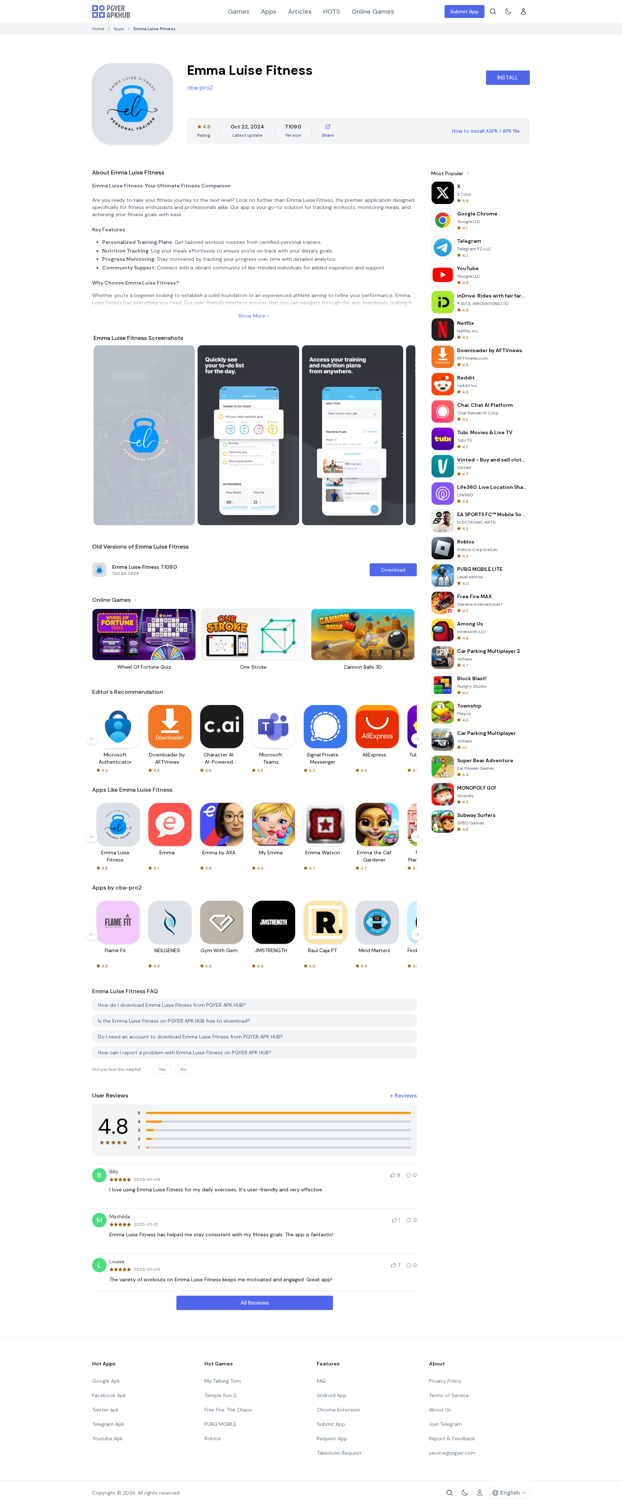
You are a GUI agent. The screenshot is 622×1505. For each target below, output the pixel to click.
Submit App (464, 11)
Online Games (373, 11)
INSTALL (507, 77)
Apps (268, 11)
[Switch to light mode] (508, 11)
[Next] (403, 435)
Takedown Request (339, 1453)
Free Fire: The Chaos (228, 1409)
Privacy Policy (445, 1381)
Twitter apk (105, 1409)
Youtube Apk (107, 1438)
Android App (332, 1395)
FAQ (321, 1381)
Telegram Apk (108, 1424)
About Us (440, 1409)
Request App (332, 1438)
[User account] (523, 11)
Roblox (212, 1438)
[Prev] (105, 435)
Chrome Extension (338, 1409)
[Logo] (111, 11)
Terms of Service (449, 1395)
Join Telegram (445, 1424)
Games (238, 11)
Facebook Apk (109, 1395)
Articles (300, 11)
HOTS (331, 11)
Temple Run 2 (220, 1395)
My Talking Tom (222, 1381)
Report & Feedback (452, 1438)
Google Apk (106, 1381)
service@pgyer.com (452, 1453)
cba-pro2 (200, 87)
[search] (493, 11)
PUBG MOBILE (220, 1424)
